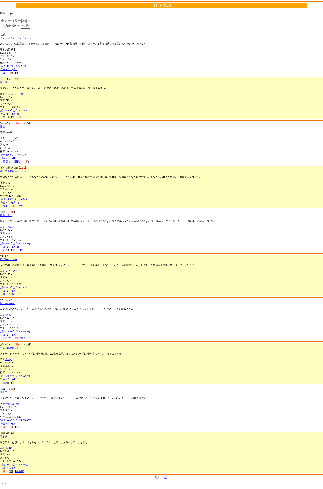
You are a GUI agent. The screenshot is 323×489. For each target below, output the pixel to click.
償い (18, 427)
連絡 (21, 205)
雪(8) (8, 315)
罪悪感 (19, 471)
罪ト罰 (3, 436)
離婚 (5, 382)
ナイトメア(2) (12, 271)
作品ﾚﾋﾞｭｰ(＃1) (9, 423)
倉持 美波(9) (12, 403)
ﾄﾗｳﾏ (21, 250)
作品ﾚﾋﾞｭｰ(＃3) (9, 334)
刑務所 (18, 161)
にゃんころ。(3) (14, 93)
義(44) (8, 448)
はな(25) (9, 227)
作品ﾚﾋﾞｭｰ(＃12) (10, 246)
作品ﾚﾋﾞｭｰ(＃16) (10, 113)
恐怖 (12, 294)
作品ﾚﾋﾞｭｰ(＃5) (9, 290)
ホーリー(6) (11, 138)
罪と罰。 (5, 82)
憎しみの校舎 (7, 303)
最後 (23, 338)
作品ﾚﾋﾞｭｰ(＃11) (10, 202)
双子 (5, 117)
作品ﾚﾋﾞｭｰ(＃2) (9, 379)
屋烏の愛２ (6, 215)
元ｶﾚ (5, 205)
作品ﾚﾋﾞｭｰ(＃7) (9, 69)
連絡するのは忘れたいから (14, 171)
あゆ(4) (9, 359)
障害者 (6, 161)
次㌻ (166, 477)
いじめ (6, 338)
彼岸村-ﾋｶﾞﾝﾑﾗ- (8, 259)
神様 (2, 126)
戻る (4, 483)
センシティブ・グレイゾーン (16, 38)
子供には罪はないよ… (12, 347)
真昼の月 (5, 392)
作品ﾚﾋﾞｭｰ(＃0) (9, 158)
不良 (5, 250)
